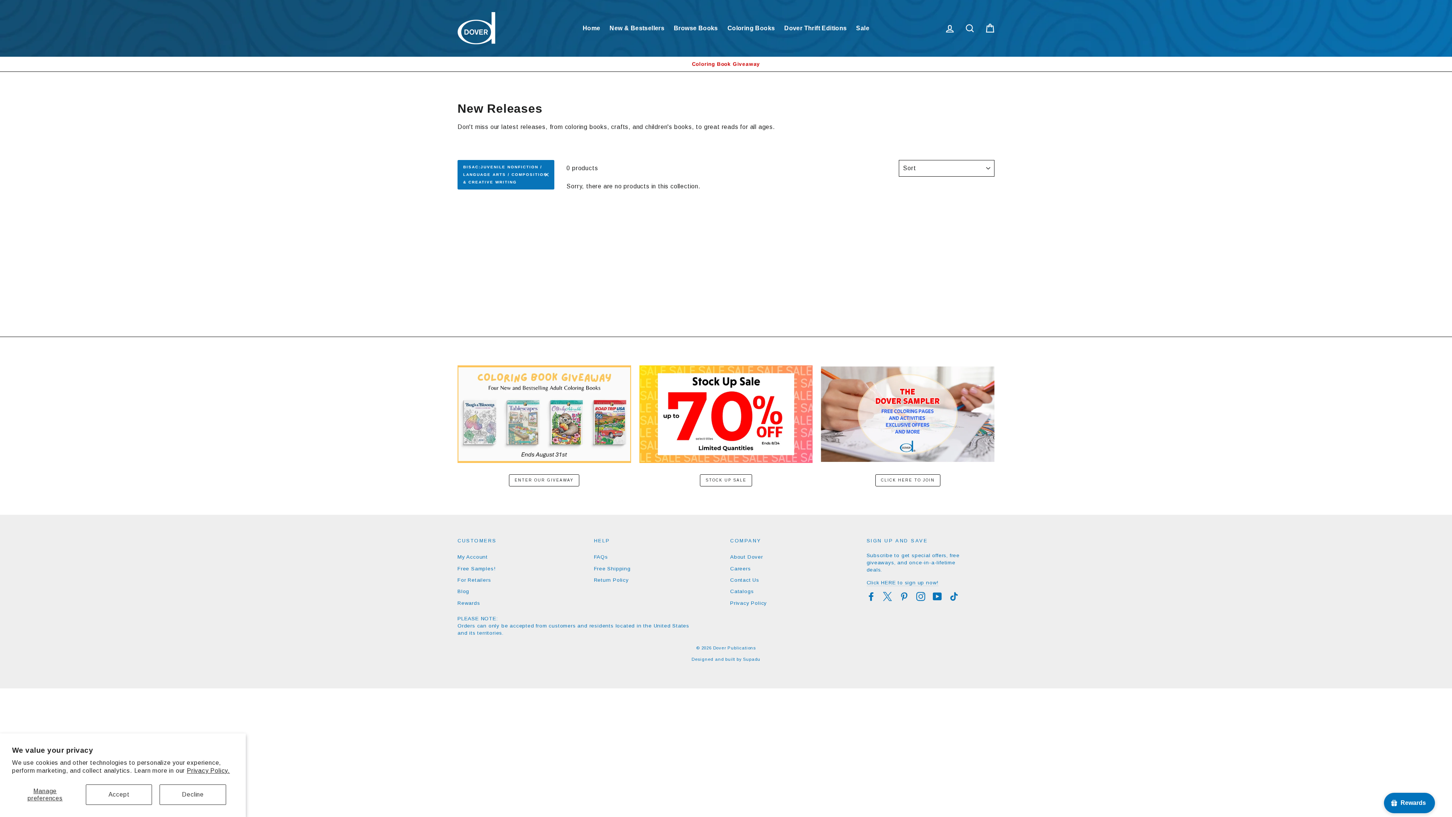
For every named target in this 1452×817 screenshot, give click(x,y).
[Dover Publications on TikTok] (954, 596)
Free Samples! (476, 569)
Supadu (751, 659)
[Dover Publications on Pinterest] (904, 596)
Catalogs (742, 591)
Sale (862, 28)
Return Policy (611, 580)
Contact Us (744, 580)
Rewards (469, 603)
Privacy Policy (748, 603)
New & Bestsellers (637, 28)
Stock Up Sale (726, 480)
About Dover (746, 557)
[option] (726, 64)
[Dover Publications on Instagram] (920, 596)
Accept (119, 794)
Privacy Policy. (208, 770)
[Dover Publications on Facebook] (871, 596)
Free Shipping (612, 569)
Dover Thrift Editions (815, 28)
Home (591, 28)
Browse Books (696, 28)
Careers (740, 569)
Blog (463, 591)
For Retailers (474, 580)
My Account (473, 557)
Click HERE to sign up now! (903, 583)
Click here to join (908, 480)
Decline (193, 794)
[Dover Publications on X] (887, 596)
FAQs (601, 557)
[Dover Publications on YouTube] (937, 596)
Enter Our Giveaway (544, 480)
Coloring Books (751, 28)
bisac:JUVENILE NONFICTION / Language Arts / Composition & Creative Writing (505, 174)
